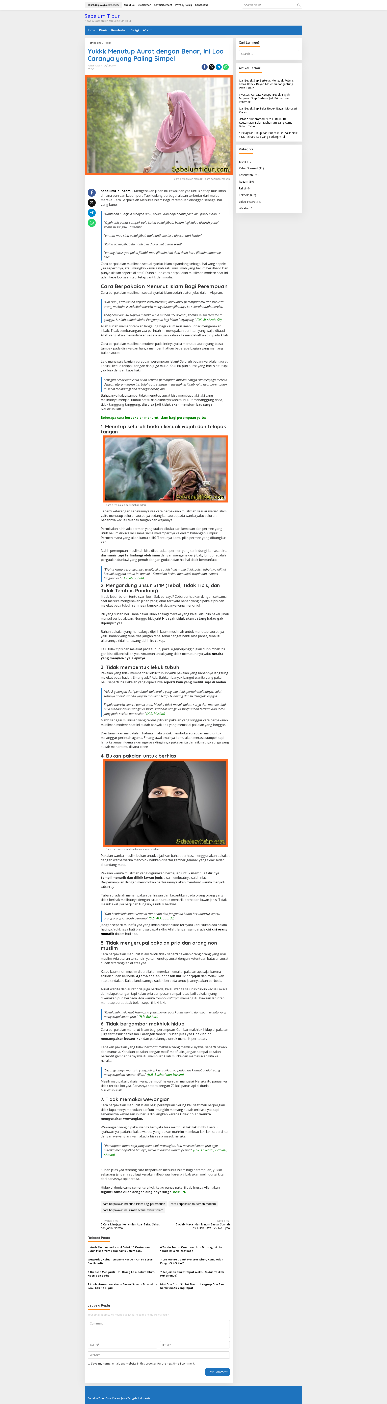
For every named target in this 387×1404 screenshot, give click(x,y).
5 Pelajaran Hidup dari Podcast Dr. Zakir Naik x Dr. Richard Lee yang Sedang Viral (268, 134)
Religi (91, 68)
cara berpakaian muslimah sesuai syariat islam (133, 1210)
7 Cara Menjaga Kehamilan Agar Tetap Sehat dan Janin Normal (130, 1224)
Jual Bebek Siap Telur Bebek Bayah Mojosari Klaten (268, 110)
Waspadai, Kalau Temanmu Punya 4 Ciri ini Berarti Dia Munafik (121, 1261)
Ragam (243, 181)
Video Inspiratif (248, 202)
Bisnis (243, 161)
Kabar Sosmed (248, 168)
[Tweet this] (212, 67)
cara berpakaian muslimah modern (193, 1204)
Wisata (243, 208)
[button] (298, 5)
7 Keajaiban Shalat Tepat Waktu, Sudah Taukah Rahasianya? (192, 1273)
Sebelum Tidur (102, 16)
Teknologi (245, 195)
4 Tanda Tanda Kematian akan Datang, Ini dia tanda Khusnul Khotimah (191, 1249)
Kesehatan (246, 175)
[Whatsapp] (226, 67)
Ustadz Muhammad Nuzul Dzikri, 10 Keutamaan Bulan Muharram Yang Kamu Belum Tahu (119, 1249)
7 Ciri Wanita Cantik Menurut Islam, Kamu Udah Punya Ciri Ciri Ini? (191, 1261)
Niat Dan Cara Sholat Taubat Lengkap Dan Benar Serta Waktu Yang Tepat (193, 1286)
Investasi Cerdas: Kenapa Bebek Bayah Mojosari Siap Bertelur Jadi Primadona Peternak (264, 98)
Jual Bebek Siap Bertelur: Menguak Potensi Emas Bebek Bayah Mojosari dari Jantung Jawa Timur (266, 84)
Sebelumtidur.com (116, 191)
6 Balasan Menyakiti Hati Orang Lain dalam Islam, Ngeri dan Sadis (121, 1273)
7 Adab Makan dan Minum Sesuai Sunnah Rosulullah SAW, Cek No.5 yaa (203, 1224)
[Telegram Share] (219, 67)
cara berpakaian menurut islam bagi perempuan (134, 1204)
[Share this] (205, 67)
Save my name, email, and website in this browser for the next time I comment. (143, 1363)
